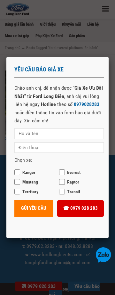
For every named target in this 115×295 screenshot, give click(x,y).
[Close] (108, 57)
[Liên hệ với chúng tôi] (103, 254)
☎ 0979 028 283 (80, 208)
